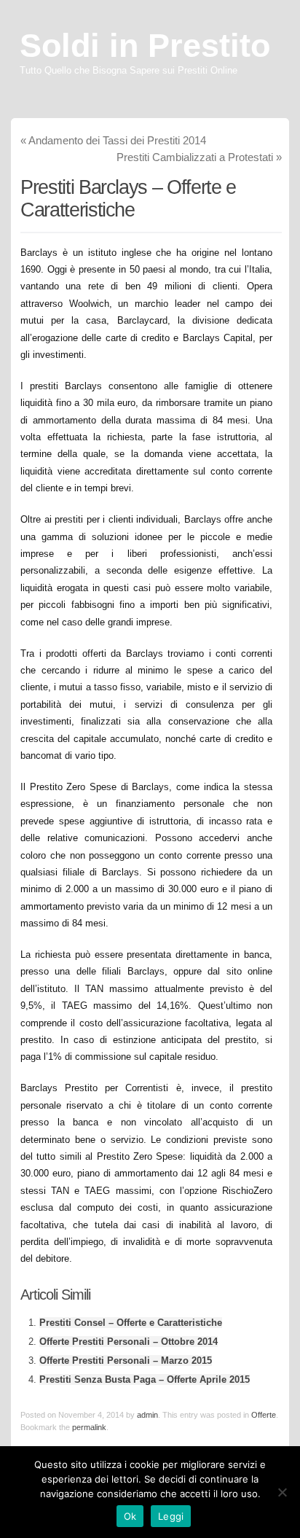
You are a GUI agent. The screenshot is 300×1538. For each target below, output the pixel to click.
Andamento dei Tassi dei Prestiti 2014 (113, 140)
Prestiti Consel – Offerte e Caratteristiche (130, 1322)
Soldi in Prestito (145, 45)
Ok (130, 1516)
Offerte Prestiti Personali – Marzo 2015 (125, 1360)
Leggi (170, 1516)
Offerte (263, 1414)
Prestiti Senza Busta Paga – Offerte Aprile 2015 (144, 1379)
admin (147, 1414)
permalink (89, 1427)
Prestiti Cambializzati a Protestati (199, 157)
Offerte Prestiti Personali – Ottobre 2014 (128, 1341)
